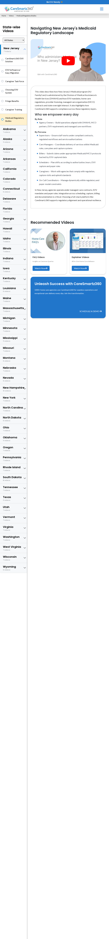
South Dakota (12, 478)
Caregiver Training (13, 109)
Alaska (7, 140)
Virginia (8, 528)
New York (9, 399)
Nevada (8, 379)
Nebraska (9, 369)
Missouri (8, 349)
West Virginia (12, 548)
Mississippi (10, 339)
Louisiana (9, 289)
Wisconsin (10, 558)
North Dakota (12, 419)
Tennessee (10, 488)
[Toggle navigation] (101, 9)
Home (4, 16)
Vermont (9, 518)
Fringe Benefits (12, 101)
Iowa (6, 269)
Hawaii (7, 230)
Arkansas (9, 160)
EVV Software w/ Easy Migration (12, 71)
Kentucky (9, 279)
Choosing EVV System (11, 91)
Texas (7, 498)
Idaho (7, 240)
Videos (11, 16)
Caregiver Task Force (14, 81)
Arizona (8, 150)
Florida (7, 210)
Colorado (9, 180)
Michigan (9, 319)
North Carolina (13, 409)
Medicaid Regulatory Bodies (14, 119)
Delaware (9, 200)
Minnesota (10, 329)
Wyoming (9, 568)
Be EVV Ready (54, 2)
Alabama (9, 130)
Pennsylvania (12, 458)
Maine (7, 299)
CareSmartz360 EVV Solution (14, 60)
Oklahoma (10, 439)
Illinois (7, 250)
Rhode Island (11, 468)
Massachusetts (13, 309)
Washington (11, 538)
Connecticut (11, 190)
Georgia (8, 220)
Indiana (8, 260)
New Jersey (11, 49)
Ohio (6, 429)
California (9, 170)
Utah (6, 508)
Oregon (8, 448)
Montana (9, 359)
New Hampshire (13, 389)
